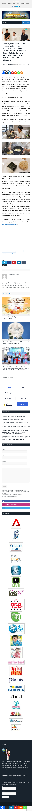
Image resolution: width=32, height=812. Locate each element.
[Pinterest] (12, 72)
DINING (24, 64)
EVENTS (28, 64)
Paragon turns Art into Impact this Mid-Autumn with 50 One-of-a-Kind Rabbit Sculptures (16, 342)
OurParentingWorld (8, 64)
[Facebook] (3, 72)
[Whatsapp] (18, 72)
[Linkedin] (9, 72)
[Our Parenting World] (16, 14)
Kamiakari (20, 251)
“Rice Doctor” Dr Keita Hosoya (10, 251)
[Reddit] (15, 72)
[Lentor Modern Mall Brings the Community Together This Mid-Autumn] (16, 306)
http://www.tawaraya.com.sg (9, 224)
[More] (21, 72)
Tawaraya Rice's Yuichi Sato (9, 253)
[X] (6, 72)
